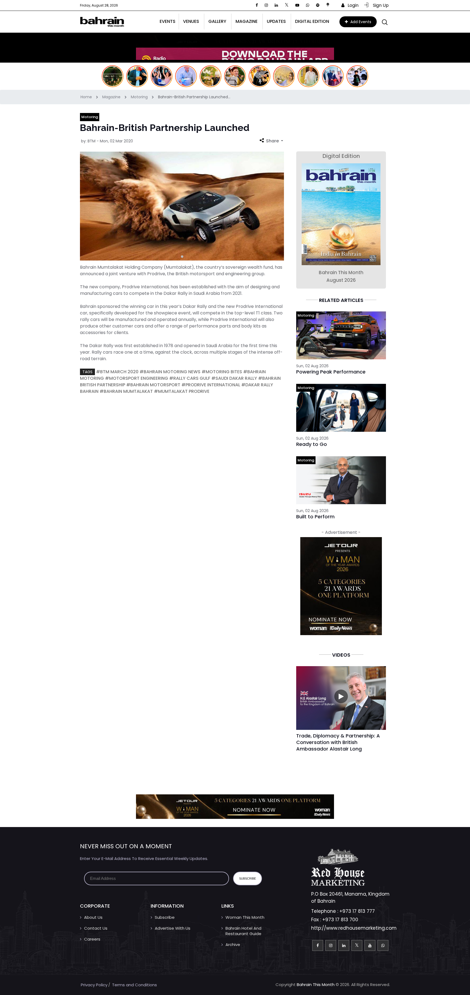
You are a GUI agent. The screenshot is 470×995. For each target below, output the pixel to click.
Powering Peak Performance (331, 371)
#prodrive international (210, 385)
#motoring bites (222, 372)
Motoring (140, 97)
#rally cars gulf (189, 378)
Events (167, 21)
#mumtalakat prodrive (181, 391)
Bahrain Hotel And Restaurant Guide (243, 930)
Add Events (360, 22)
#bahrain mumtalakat (126, 391)
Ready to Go (311, 444)
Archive (232, 944)
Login (351, 5)
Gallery (217, 21)
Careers (92, 939)
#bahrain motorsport (153, 385)
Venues (191, 21)
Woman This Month (244, 917)
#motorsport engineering (136, 378)
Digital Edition (312, 21)
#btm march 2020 (117, 372)
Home (87, 97)
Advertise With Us (172, 928)
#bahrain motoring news (170, 372)
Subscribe (165, 917)
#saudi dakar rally (234, 378)
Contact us (95, 928)
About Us (93, 917)
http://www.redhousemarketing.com (354, 928)
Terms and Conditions (134, 985)
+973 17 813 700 (340, 919)
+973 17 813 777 (357, 911)
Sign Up (379, 5)
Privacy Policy (94, 985)
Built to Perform (315, 516)
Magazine (112, 97)
